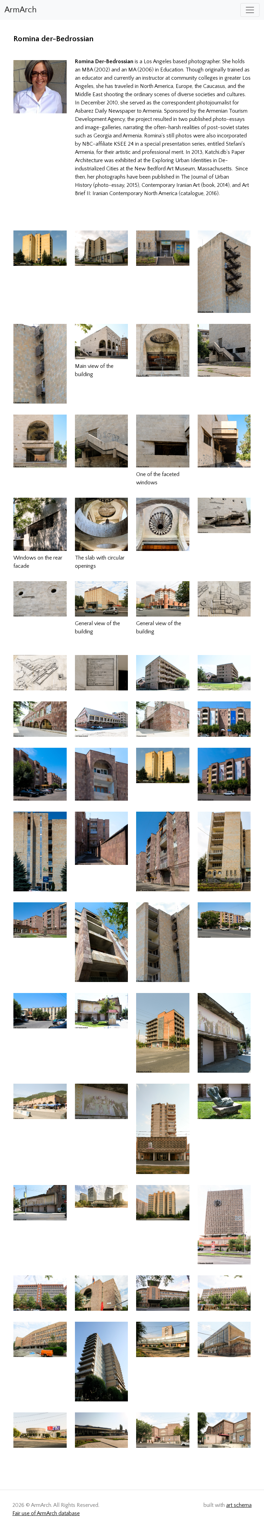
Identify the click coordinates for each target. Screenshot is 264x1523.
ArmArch (20, 9)
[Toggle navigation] (250, 10)
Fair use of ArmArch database (46, 1513)
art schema (239, 1505)
